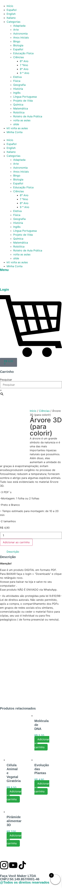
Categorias (13, 21)
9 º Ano (24, 73)
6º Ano (24, 61)
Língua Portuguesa (25, 96)
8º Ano (24, 69)
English (11, 13)
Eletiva (17, 77)
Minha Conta (14, 132)
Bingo (16, 41)
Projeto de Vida (23, 100)
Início (10, 6)
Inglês (17, 92)
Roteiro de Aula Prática (27, 116)
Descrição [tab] (13, 551)
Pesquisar (6, 379)
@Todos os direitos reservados (24, 882)
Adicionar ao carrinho (16, 542)
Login (4, 289)
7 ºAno (24, 65)
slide (16, 124)
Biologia (18, 45)
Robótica (18, 112)
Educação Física (23, 53)
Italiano (11, 17)
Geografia (19, 84)
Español (12, 10)
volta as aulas (21, 120)
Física (16, 80)
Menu (4, 270)
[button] (31, 136)
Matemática (20, 108)
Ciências (18, 57)
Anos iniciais (21, 37)
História (18, 88)
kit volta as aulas (17, 128)
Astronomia (20, 33)
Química (18, 104)
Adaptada (19, 25)
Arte (16, 29)
